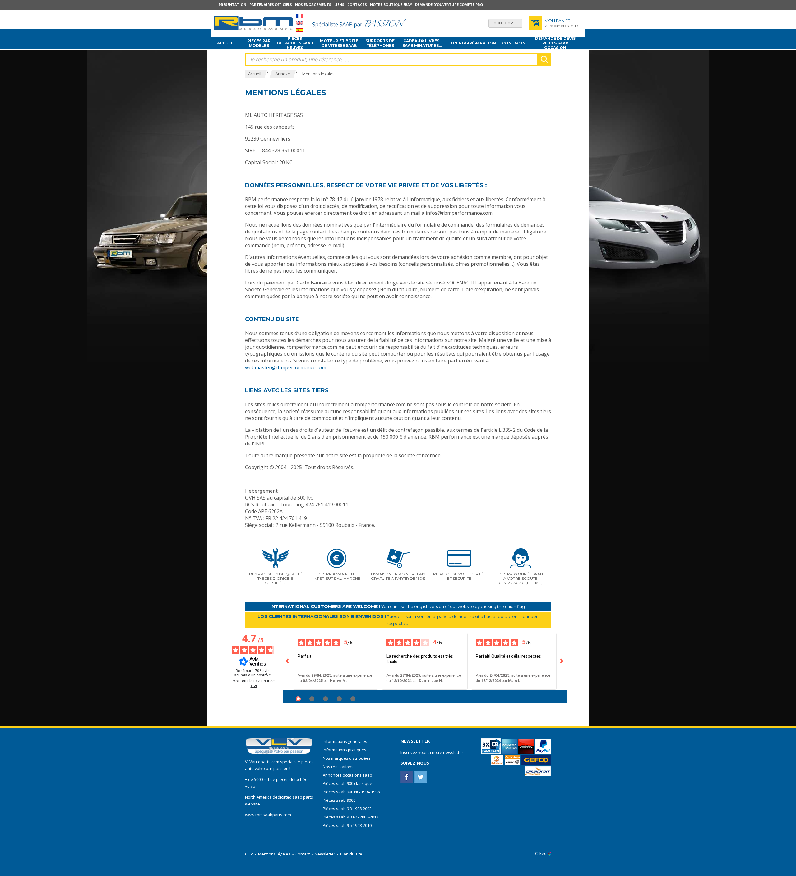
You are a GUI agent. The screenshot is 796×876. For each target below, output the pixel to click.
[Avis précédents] (287, 661)
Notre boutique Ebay (391, 4)
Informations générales (345, 741)
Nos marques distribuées (347, 758)
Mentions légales (274, 854)
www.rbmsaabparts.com (268, 815)
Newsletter (325, 854)
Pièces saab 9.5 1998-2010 (347, 825)
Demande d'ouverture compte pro (449, 4)
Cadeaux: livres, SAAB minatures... (422, 43)
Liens (339, 4)
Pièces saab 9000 (339, 800)
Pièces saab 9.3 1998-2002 (347, 808)
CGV (249, 854)
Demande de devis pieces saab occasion (555, 43)
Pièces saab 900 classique (347, 783)
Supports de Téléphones (380, 43)
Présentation (232, 4)
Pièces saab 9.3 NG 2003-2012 (350, 817)
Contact (302, 854)
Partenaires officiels (270, 4)
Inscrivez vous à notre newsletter (431, 752)
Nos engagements (313, 4)
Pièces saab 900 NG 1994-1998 (351, 792)
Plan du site (351, 854)
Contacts (357, 4)
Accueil (226, 43)
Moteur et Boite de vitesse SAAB (339, 43)
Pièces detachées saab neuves (295, 43)
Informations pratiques (344, 750)
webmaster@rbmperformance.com (285, 367)
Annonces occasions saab (347, 775)
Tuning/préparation (472, 43)
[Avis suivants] (562, 661)
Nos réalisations (338, 766)
